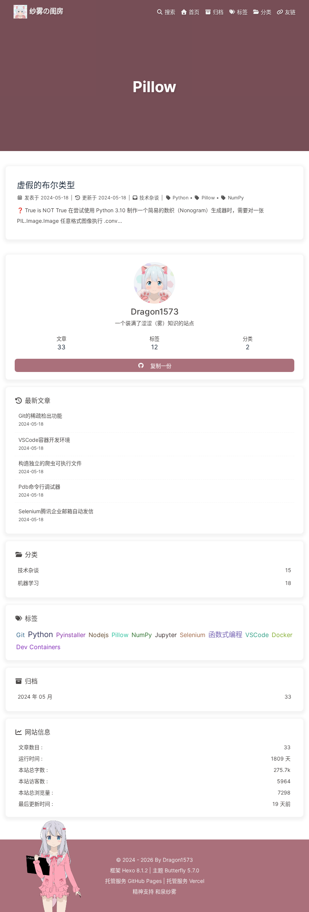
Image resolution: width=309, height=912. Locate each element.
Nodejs (99, 635)
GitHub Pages (145, 881)
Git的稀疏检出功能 (40, 415)
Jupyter (166, 635)
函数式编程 (225, 634)
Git (20, 635)
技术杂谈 (149, 198)
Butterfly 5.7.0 (182, 870)
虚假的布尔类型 (46, 185)
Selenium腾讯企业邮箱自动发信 (55, 511)
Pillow (208, 198)
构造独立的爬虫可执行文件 (50, 463)
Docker (282, 635)
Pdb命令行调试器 (39, 486)
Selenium (192, 635)
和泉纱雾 (165, 891)
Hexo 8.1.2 (135, 870)
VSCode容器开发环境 (44, 440)
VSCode (257, 635)
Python (180, 198)
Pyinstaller (71, 635)
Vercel (196, 881)
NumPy (236, 198)
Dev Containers (38, 647)
